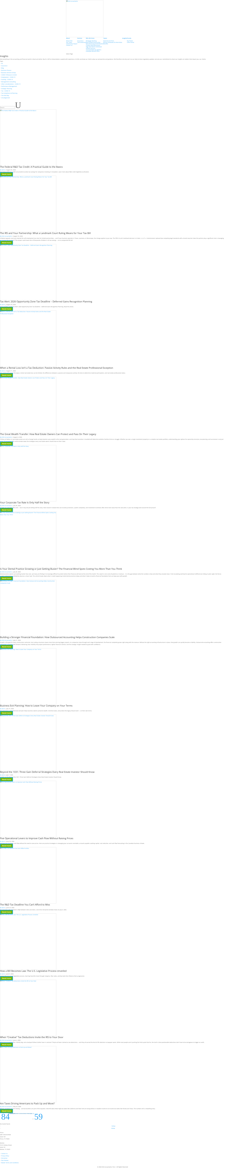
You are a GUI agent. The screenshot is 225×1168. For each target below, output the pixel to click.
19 (29, 1113)
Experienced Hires (108, 41)
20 (30, 1113)
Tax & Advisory (81, 42)
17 (26, 1113)
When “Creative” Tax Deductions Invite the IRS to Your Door (31, 1037)
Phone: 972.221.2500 (6, 1141)
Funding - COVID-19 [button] (7, 79)
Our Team (69, 42)
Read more (6, 174)
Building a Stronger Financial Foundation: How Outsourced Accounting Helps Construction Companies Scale (57, 637)
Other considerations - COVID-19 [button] (10, 84)
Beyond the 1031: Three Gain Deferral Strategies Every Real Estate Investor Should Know (47, 771)
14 (22, 1113)
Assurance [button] (4, 66)
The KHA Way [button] (5, 95)
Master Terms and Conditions (10, 1163)
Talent (105, 38)
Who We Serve (90, 38)
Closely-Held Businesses (93, 45)
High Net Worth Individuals (94, 47)
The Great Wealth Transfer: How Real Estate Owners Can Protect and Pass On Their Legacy (48, 434)
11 (18, 1113)
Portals (129, 38)
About (68, 38)
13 (21, 1113)
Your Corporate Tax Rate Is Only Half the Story (24, 502)
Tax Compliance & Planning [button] (9, 93)
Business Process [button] (6, 70)
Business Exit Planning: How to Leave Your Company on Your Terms (36, 705)
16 (25, 1113)
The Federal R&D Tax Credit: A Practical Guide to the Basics (31, 166)
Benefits (105, 44)
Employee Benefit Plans (93, 51)
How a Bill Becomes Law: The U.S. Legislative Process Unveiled (33, 970)
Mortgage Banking (91, 41)
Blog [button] (2, 68)
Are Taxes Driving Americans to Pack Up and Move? (27, 1103)
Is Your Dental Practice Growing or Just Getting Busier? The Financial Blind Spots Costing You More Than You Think (61, 568)
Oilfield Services (90, 48)
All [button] (2, 63)
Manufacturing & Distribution (94, 44)
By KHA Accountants (6, 236)
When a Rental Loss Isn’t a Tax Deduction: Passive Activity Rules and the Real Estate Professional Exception (56, 367)
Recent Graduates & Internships (112, 42)
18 (28, 1113)
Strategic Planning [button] (6, 88)
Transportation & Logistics (93, 50)
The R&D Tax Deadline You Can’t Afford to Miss (25, 904)
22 (33, 1113)
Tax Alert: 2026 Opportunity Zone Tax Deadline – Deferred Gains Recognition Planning (46, 301)
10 (16, 1113)
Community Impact (71, 44)
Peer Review (4, 1160)
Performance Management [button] (9, 86)
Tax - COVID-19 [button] (5, 91)
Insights (124, 38)
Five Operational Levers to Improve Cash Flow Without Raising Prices (36, 838)
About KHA (69, 41)
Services (79, 38)
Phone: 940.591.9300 (6, 1151)
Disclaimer (4, 1158)
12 (19, 1113)
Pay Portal (130, 41)
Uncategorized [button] (5, 98)
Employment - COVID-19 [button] (8, 77)
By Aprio (2, 170)
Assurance (80, 41)
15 (23, 1113)
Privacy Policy (5, 1156)
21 (32, 1113)
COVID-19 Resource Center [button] (9, 75)
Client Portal (130, 42)
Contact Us (69, 45)
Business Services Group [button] (8, 72)
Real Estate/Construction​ (93, 42)
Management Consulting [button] (8, 82)
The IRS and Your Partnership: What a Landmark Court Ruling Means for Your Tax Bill (45, 233)
